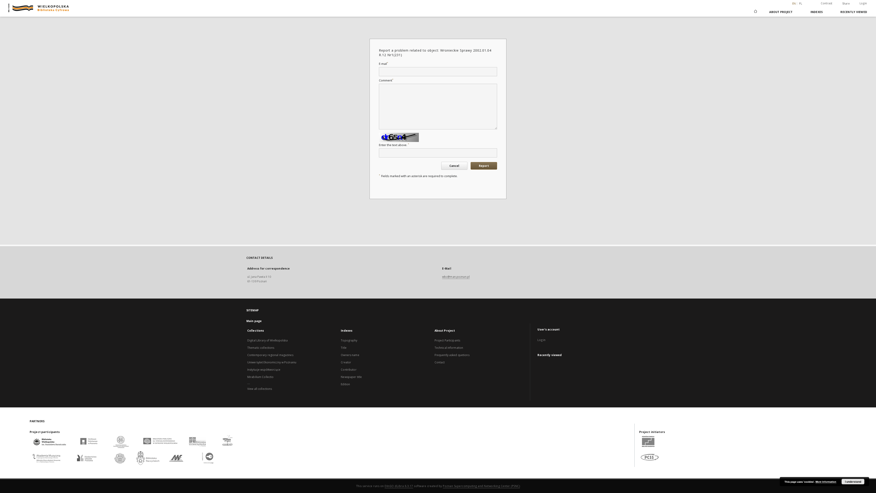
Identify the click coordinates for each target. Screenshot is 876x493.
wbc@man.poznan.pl (456, 277)
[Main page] (755, 12)
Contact (440, 362)
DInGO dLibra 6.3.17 (399, 486)
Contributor (348, 370)
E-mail (383, 64)
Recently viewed (853, 12)
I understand (853, 482)
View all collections (259, 389)
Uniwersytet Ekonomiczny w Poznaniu (271, 362)
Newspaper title (351, 377)
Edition (345, 384)
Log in (541, 340)
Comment (386, 80)
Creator (346, 362)
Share (846, 3)
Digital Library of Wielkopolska (267, 340)
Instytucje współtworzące (263, 370)
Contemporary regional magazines (270, 355)
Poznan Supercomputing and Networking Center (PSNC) (481, 486)
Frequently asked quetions (452, 355)
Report (484, 166)
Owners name (350, 355)
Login (863, 3)
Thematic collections (260, 348)
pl (800, 3)
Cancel (454, 166)
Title (344, 348)
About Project (781, 12)
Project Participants (447, 340)
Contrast (826, 3)
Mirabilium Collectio (260, 377)
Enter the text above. (394, 145)
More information (826, 481)
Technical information (449, 348)
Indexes (817, 12)
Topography (349, 340)
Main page (254, 321)
